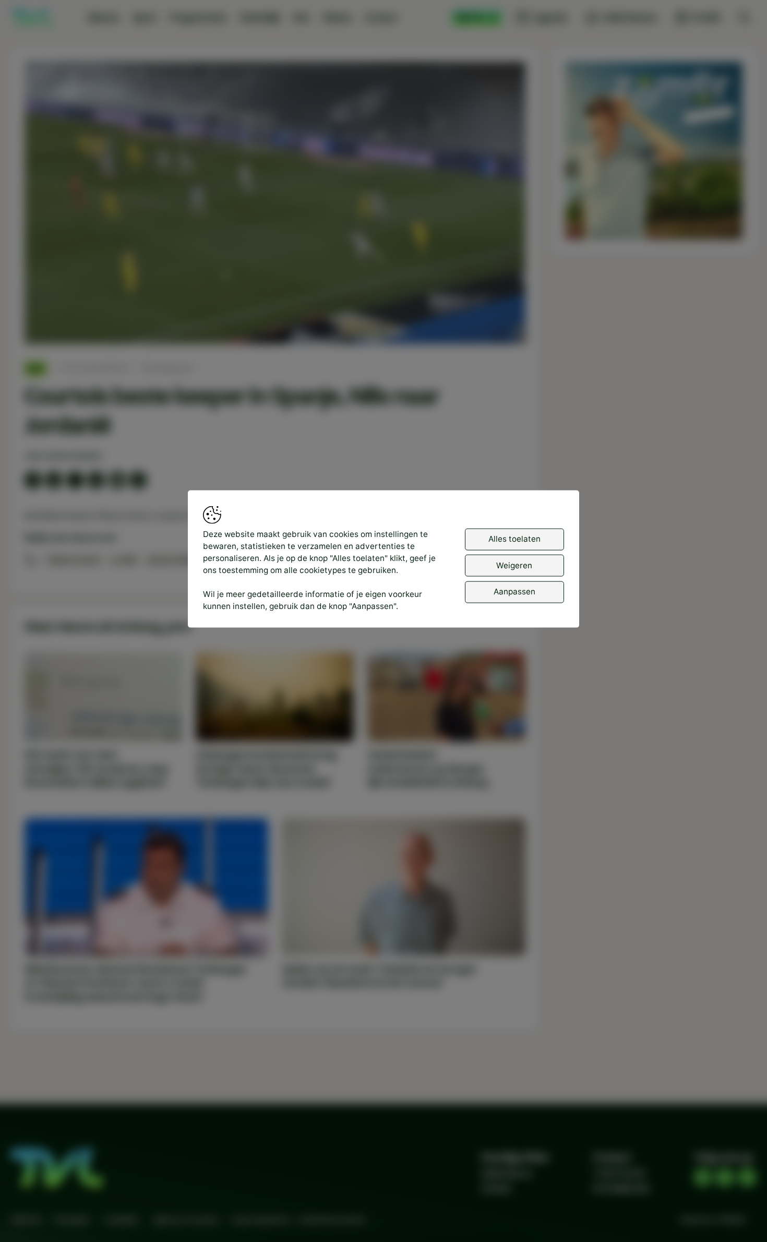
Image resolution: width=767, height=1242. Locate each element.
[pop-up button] (490, 326)
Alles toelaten (514, 539)
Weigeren (514, 565)
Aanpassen (514, 591)
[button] (277, 205)
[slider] (275, 308)
